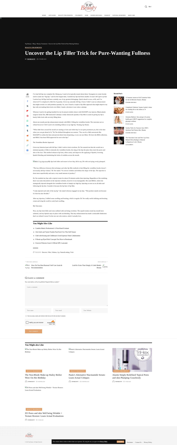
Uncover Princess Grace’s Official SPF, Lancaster (51, 243)
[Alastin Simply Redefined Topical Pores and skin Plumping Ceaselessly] (132, 360)
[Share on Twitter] (27, 106)
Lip (58, 252)
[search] (146, 6)
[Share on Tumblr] (27, 130)
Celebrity (130, 144)
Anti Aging (130, 112)
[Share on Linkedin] (27, 125)
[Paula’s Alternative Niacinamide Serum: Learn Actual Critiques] (88, 360)
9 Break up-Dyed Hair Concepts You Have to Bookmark (53, 239)
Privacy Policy (103, 441)
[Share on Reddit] (27, 135)
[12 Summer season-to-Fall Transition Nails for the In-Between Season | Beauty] (119, 100)
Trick (71, 252)
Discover (44, 252)
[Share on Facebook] (27, 101)
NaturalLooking (64, 252)
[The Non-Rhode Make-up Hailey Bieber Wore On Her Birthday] (45, 360)
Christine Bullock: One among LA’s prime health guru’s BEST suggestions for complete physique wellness (139, 119)
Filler (49, 252)
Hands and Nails (131, 102)
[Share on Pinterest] (27, 115)
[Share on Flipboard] (27, 110)
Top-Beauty (31, 59)
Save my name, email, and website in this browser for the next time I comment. (47, 316)
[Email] (27, 140)
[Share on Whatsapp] (27, 120)
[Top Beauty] (88, 7)
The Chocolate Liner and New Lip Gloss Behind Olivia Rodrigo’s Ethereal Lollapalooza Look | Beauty (137, 140)
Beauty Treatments (33, 47)
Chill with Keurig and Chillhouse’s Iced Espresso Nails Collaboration (57, 236)
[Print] (27, 150)
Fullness (54, 252)
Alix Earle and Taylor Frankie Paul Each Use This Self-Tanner (55, 232)
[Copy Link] (27, 145)
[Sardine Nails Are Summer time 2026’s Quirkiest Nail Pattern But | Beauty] (119, 131)
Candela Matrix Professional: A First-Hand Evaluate (52, 228)
